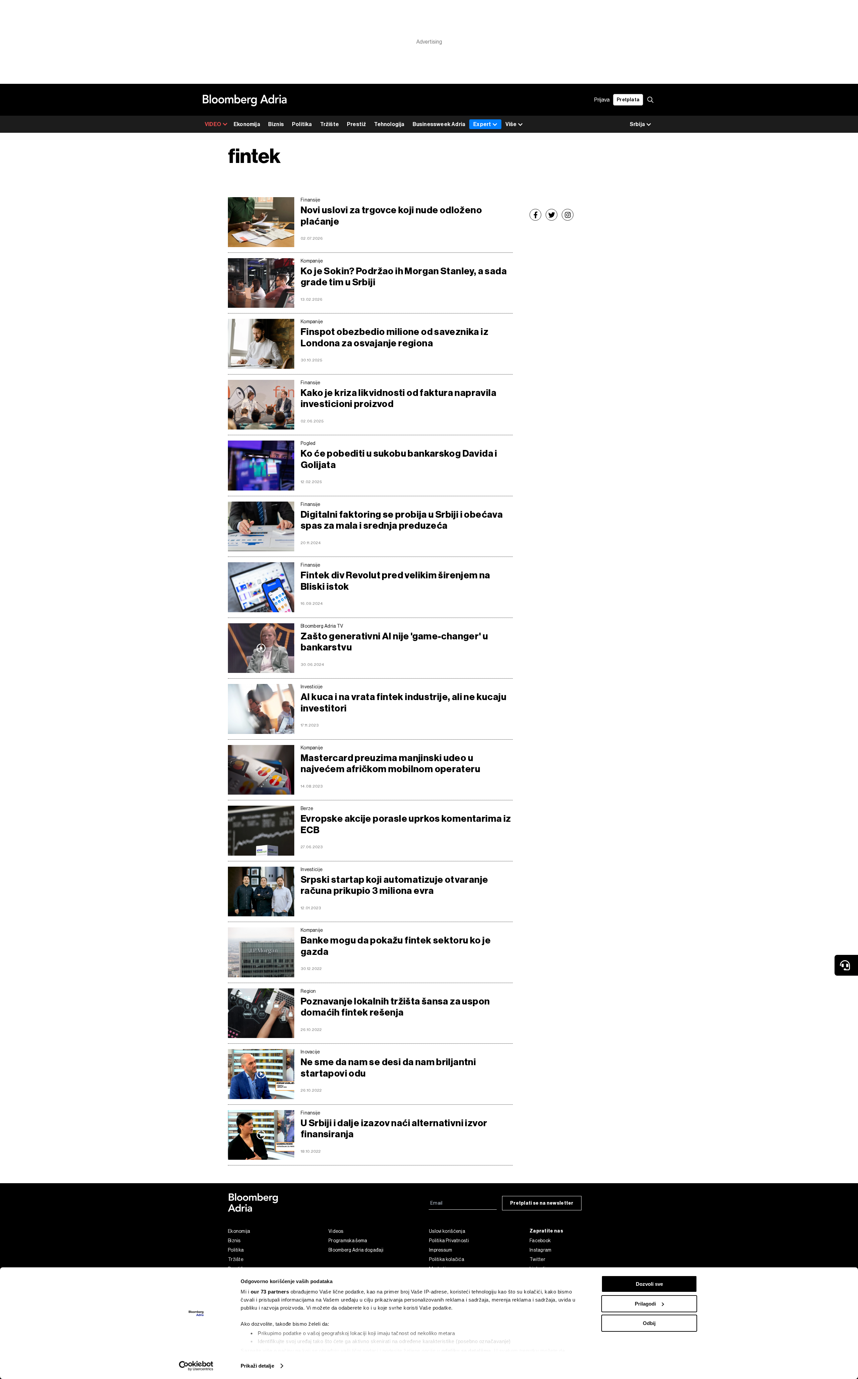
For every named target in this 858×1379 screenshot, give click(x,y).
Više (510, 124)
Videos (336, 1231)
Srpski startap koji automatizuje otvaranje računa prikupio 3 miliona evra (394, 885)
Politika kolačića (446, 1259)
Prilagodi (645, 1304)
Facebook (540, 1240)
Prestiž (356, 124)
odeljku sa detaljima (466, 1351)
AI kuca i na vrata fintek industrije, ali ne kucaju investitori (403, 702)
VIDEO (213, 124)
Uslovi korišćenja (447, 1231)
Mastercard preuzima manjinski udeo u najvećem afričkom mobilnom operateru (390, 763)
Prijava (602, 100)
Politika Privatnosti (449, 1240)
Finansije (310, 200)
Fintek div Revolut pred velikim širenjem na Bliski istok (395, 581)
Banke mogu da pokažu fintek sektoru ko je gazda (396, 946)
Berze (307, 808)
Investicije (311, 686)
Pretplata (628, 100)
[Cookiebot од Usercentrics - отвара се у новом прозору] (196, 1366)
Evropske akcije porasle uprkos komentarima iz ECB (406, 824)
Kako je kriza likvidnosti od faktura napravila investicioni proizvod (398, 398)
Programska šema (347, 1240)
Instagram (541, 1250)
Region (308, 991)
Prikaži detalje (257, 1366)
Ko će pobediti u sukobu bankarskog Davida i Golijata (399, 459)
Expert (482, 124)
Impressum (440, 1250)
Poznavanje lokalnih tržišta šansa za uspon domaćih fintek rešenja (395, 1007)
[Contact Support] (846, 965)
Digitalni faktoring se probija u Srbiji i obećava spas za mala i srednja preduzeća (402, 520)
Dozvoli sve (649, 1284)
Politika (302, 124)
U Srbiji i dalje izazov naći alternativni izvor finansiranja (394, 1128)
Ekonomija (247, 124)
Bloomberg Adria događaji (355, 1250)
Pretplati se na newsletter (541, 1203)
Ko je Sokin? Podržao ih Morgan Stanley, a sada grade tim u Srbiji (404, 277)
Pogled (308, 443)
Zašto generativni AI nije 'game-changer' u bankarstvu (394, 642)
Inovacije (310, 1051)
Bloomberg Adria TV (322, 626)
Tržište (329, 124)
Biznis (276, 124)
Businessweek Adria (439, 124)
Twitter (537, 1259)
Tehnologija (389, 124)
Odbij (649, 1323)
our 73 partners (270, 1292)
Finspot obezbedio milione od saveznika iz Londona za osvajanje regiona (394, 337)
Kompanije (312, 261)
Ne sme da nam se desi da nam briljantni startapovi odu (388, 1067)
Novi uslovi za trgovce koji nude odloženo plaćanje (391, 216)
